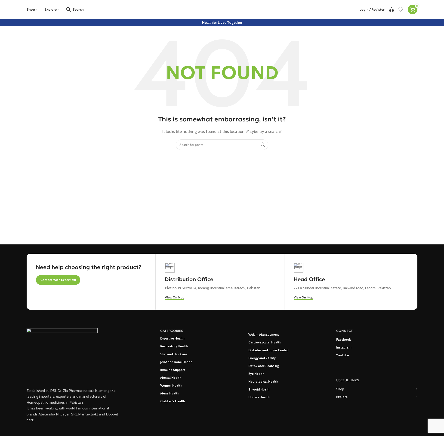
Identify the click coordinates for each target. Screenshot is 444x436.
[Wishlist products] (400, 9)
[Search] (263, 144)
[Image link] (62, 353)
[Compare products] (391, 9)
